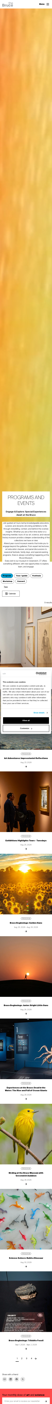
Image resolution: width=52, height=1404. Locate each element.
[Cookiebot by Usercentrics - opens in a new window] (38, 673)
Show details (39, 713)
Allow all (26, 720)
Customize (24, 728)
